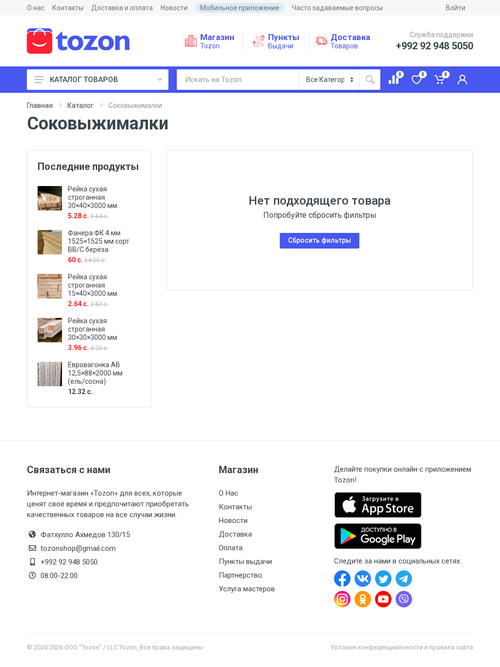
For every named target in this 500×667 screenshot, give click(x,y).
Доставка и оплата (122, 7)
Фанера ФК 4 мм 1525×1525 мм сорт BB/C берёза (98, 241)
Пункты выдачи (245, 561)
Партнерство (240, 575)
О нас (35, 7)
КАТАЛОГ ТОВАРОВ (84, 79)
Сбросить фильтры (319, 240)
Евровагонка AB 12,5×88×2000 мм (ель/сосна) (95, 373)
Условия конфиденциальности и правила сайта (402, 647)
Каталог (80, 105)
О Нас (228, 493)
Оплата (231, 547)
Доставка (235, 534)
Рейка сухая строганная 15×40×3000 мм (92, 285)
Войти (455, 8)
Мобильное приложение (239, 8)
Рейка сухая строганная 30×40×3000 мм (92, 197)
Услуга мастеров (247, 588)
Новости (174, 7)
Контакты (67, 7)
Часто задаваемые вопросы (337, 7)
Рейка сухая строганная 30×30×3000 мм (92, 329)
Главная (40, 105)
